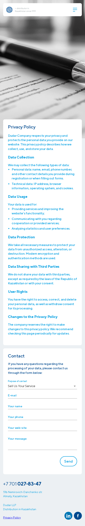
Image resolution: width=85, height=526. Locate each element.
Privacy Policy (12, 517)
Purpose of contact (17, 381)
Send (68, 461)
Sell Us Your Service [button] (21, 386)
